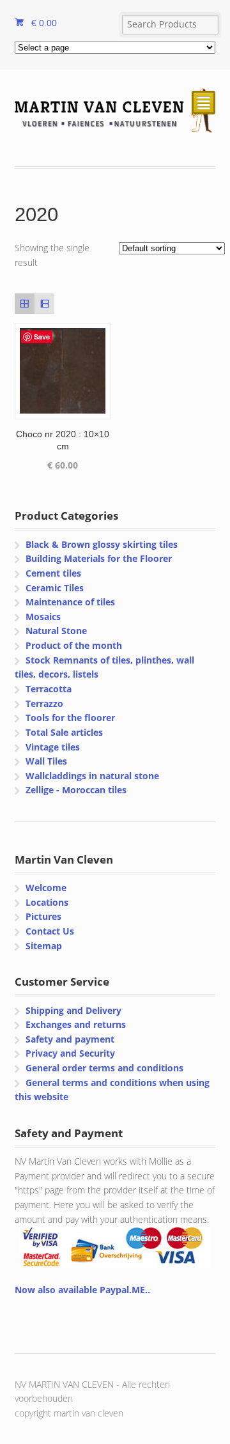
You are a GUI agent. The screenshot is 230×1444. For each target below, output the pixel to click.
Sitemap (44, 946)
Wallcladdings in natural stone (92, 776)
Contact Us (50, 931)
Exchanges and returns (76, 1024)
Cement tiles (53, 573)
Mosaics (43, 616)
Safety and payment (70, 1039)
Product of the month (74, 645)
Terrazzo (44, 703)
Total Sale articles (64, 732)
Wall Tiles (46, 761)
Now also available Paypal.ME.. (82, 1290)
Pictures (43, 916)
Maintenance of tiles (70, 602)
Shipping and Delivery (73, 1010)
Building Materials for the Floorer (99, 558)
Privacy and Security (70, 1053)
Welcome (46, 887)
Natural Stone (56, 631)
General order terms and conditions (104, 1068)
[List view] (44, 303)
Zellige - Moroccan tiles (76, 790)
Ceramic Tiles (55, 588)
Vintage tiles (53, 747)
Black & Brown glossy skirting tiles (102, 544)
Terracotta (49, 689)
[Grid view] (24, 303)
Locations (47, 902)
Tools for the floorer (70, 717)
